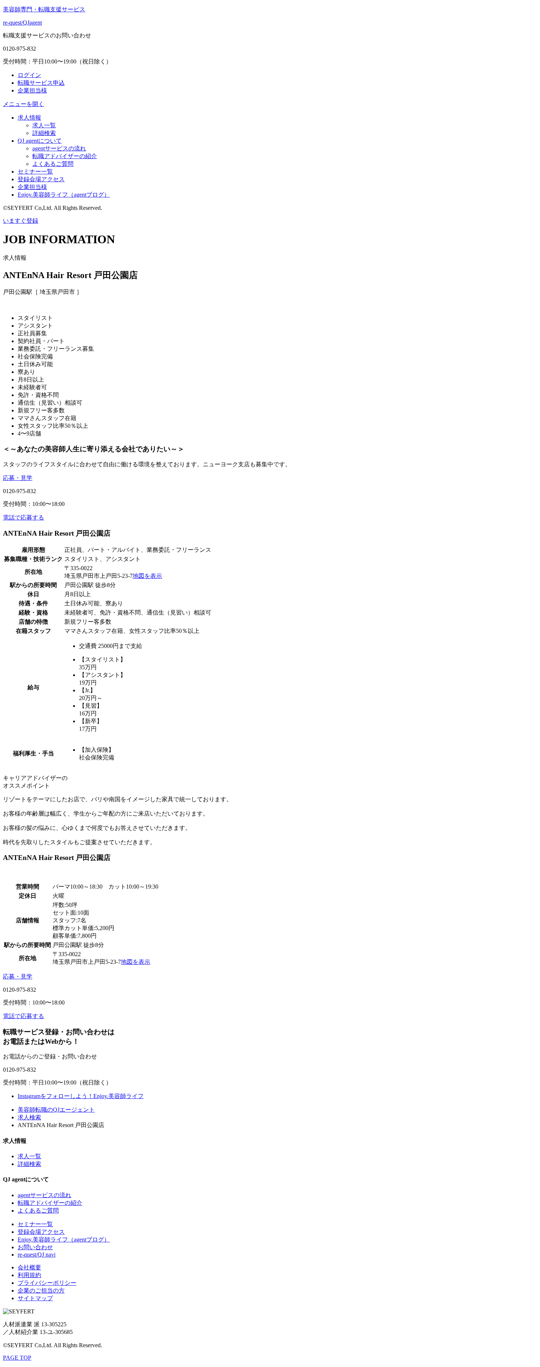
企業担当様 (32, 90)
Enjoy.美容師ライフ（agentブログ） (64, 195)
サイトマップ (35, 1298)
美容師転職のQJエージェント (56, 1110)
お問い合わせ (35, 1247)
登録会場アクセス (41, 179)
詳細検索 (44, 133)
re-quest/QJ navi (36, 1254)
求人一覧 (44, 125)
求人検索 (29, 1117)
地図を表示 (147, 576)
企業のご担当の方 (41, 1290)
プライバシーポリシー (47, 1283)
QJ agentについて (40, 141)
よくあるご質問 (52, 164)
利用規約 (29, 1275)
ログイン (29, 75)
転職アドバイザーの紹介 (64, 156)
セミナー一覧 (35, 171)
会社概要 (29, 1267)
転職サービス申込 (41, 83)
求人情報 (29, 117)
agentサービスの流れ (59, 148)
